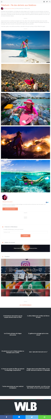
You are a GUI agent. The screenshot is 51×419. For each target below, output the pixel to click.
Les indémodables (25, 305)
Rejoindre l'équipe (8, 414)
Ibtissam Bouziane (10, 8)
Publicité (16, 414)
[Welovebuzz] (5, 2)
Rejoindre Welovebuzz (10, 208)
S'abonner (25, 235)
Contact (44, 414)
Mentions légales (37, 414)
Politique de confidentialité (26, 414)
